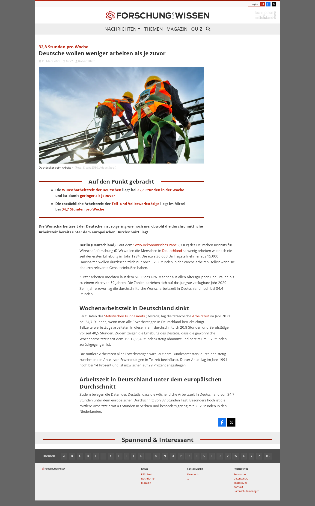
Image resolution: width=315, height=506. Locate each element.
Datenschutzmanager (246, 491)
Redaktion (240, 474)
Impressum (240, 482)
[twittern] (231, 422)
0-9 (268, 456)
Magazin (176, 29)
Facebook (193, 474)
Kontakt (238, 486)
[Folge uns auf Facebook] (268, 4)
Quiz (196, 29)
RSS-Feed (146, 474)
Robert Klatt (86, 61)
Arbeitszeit (200, 316)
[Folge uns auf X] (274, 4)
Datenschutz (241, 478)
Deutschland (172, 250)
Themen (153, 29)
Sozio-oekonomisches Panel (155, 245)
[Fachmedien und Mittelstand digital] (265, 14)
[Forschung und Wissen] (157, 15)
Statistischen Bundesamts (124, 316)
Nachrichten (120, 29)
